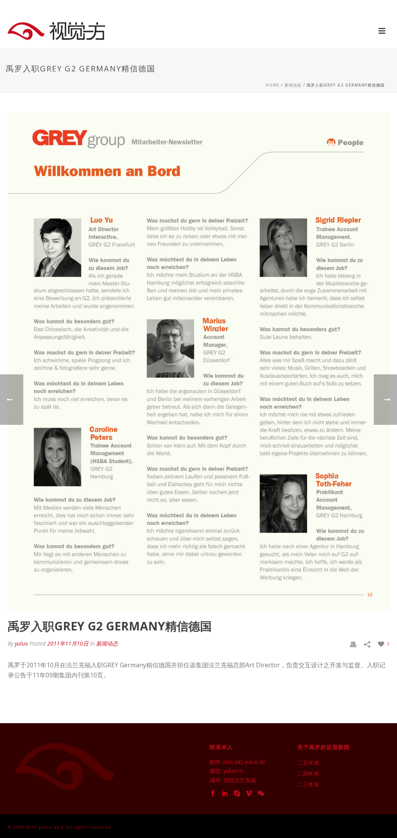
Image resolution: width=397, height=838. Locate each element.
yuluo (21, 643)
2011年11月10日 (67, 643)
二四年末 (308, 773)
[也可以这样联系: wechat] (261, 793)
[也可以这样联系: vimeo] (249, 793)
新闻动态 (293, 85)
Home (273, 85)
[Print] (353, 643)
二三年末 (308, 784)
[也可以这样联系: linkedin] (225, 793)
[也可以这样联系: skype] (237, 793)
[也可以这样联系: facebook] (213, 793)
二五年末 (308, 762)
